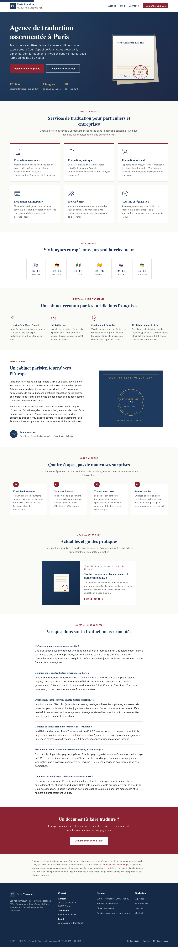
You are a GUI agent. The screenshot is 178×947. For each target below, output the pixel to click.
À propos (134, 5)
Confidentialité (133, 941)
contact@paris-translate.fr (71, 923)
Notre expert (141, 903)
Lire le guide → (93, 599)
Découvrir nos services (63, 68)
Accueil (112, 5)
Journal (139, 908)
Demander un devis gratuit (89, 840)
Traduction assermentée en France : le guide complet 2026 (106, 576)
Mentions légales (160, 941)
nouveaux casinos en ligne (116, 864)
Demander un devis (156, 5)
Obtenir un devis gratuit (27, 68)
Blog (122, 5)
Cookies (146, 941)
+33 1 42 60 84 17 (67, 914)
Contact (139, 913)
